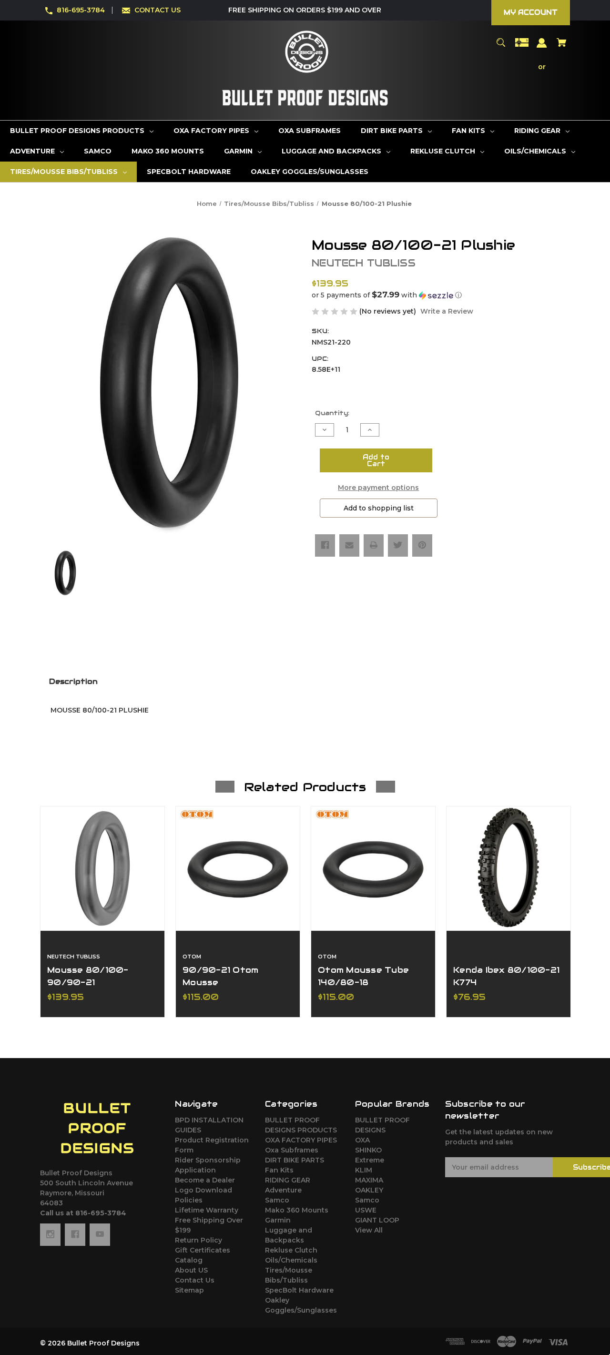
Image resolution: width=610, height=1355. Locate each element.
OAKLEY (369, 1190)
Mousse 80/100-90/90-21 (88, 976)
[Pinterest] (422, 545)
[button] (441, 295)
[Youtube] (100, 1234)
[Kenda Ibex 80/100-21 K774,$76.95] (508, 868)
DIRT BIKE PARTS (294, 1160)
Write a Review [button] (446, 311)
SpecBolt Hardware (299, 1290)
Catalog (189, 1260)
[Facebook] (325, 545)
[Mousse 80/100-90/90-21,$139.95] (102, 868)
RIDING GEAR (287, 1180)
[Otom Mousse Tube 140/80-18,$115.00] (373, 868)
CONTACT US (157, 10)
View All (369, 1230)
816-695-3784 (81, 10)
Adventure (283, 1190)
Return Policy (198, 1240)
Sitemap (189, 1290)
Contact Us (194, 1280)
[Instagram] (50, 1234)
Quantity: (332, 413)
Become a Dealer (205, 1180)
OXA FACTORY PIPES (301, 1140)
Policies (189, 1200)
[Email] (349, 545)
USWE (365, 1210)
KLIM (363, 1170)
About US (191, 1270)
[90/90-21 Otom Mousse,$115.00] (238, 868)
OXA (362, 1140)
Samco (277, 1200)
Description (73, 681)
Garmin (278, 1220)
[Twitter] (398, 545)
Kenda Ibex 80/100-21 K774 (506, 976)
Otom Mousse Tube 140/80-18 (363, 976)
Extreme (369, 1160)
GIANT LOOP (377, 1220)
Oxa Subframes (291, 1150)
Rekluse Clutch (291, 1250)
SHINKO (368, 1150)
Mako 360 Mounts (296, 1210)
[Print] (373, 545)
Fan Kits (279, 1170)
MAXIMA (369, 1180)
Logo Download (203, 1190)
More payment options (378, 487)
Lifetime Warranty (206, 1210)
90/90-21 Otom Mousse (220, 976)
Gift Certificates (202, 1250)
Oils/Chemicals (291, 1260)
